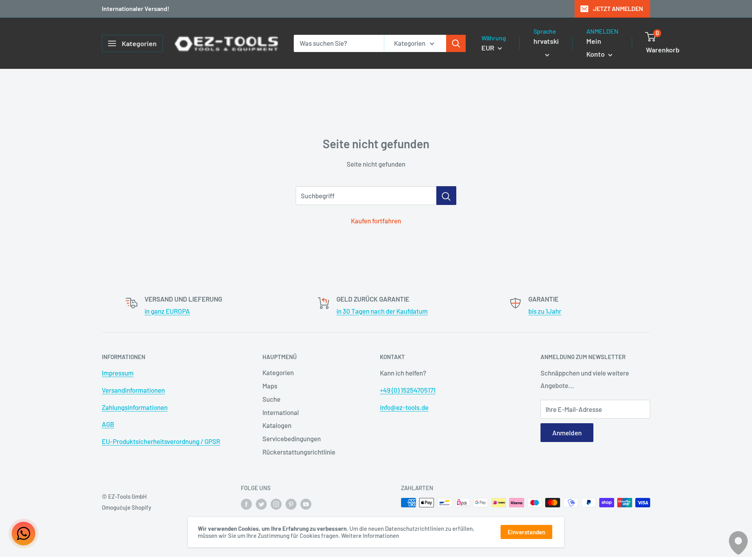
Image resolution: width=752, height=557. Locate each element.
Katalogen (276, 425)
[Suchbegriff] (446, 195)
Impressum (118, 373)
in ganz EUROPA (167, 311)
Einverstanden (526, 531)
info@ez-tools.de (404, 407)
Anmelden (567, 433)
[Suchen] (456, 43)
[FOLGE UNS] (246, 504)
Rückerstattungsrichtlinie (298, 452)
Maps (269, 386)
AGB (108, 424)
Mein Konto (596, 48)
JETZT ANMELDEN (618, 8)
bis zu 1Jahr (544, 311)
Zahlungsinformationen (135, 407)
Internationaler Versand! (135, 8)
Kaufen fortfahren (376, 221)
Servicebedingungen (291, 438)
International (280, 412)
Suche (271, 399)
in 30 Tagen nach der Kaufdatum (382, 311)
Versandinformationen (133, 390)
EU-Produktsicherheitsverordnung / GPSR (161, 441)
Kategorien (278, 372)
